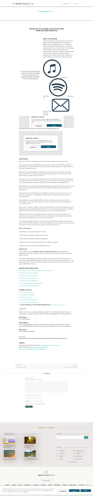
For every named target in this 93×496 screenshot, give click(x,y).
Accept (86, 490)
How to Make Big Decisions (31, 459)
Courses (36, 485)
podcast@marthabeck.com (60, 338)
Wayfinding (79, 459)
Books (14, 485)
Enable (54, 126)
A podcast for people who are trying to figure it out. (46, 9)
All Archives (73, 462)
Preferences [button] (25, 491)
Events (43, 485)
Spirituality (79, 456)
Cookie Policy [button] (47, 490)
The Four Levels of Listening (29, 446)
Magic (61, 459)
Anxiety (61, 456)
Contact (81, 485)
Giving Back (72, 485)
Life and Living (80, 451)
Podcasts (27, 485)
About (8, 485)
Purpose (78, 453)
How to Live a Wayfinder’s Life (10, 459)
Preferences (63, 491)
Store (64, 485)
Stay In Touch (67, 3)
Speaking (57, 485)
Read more (22, 337)
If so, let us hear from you (57, 305)
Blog (20, 485)
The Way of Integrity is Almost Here (10, 446)
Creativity (62, 451)
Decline (74, 491)
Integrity (62, 453)
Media (50, 485)
